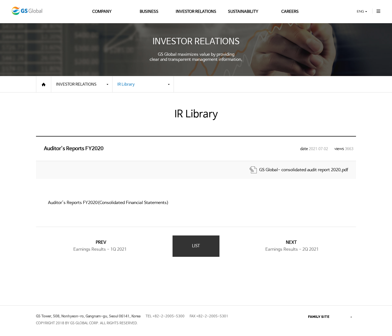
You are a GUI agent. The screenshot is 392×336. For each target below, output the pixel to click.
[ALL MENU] (378, 11)
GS (312, 305)
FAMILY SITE (318, 317)
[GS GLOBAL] (27, 11)
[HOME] (43, 84)
